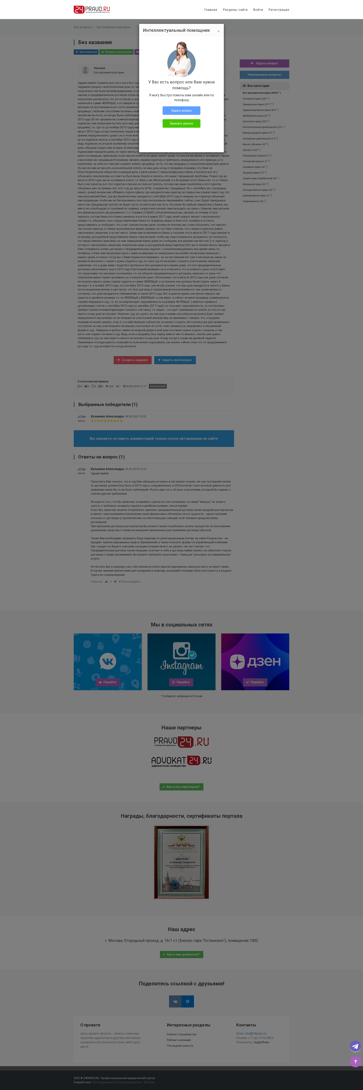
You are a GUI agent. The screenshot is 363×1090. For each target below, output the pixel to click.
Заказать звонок (181, 123)
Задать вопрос (181, 110)
